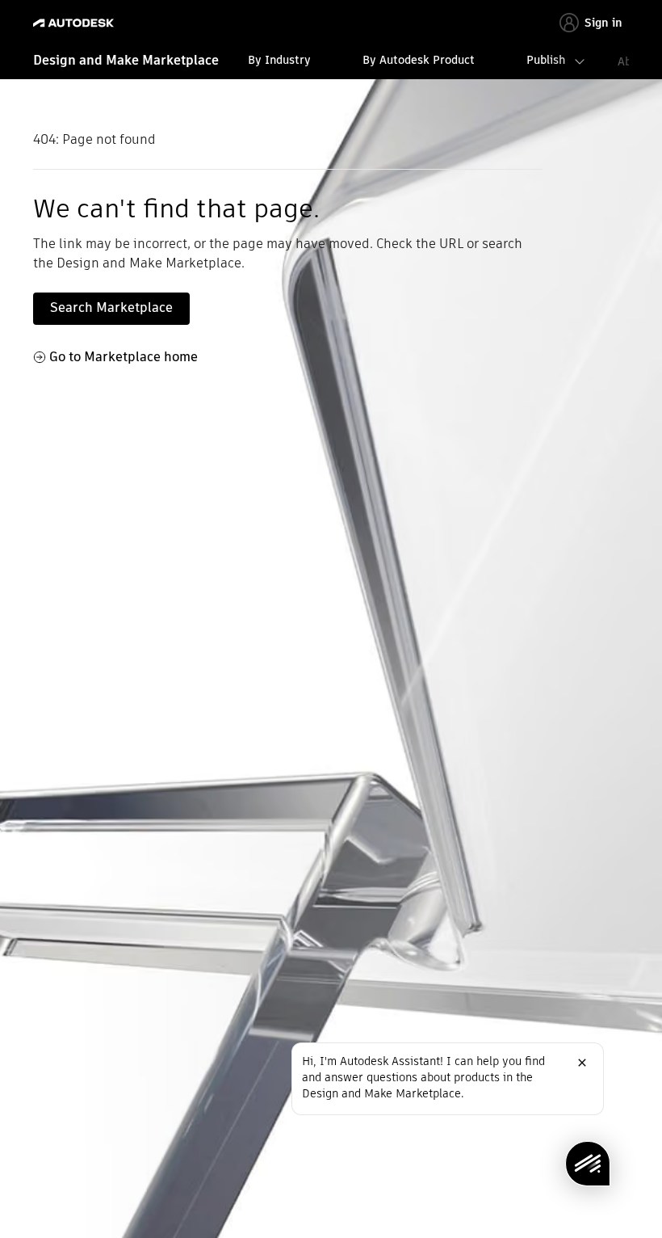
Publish (545, 60)
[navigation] (331, 62)
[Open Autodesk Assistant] (587, 1163)
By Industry (279, 60)
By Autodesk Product (418, 60)
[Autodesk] (75, 23)
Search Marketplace (111, 307)
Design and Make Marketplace (126, 60)
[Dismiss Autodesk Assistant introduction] (582, 1063)
